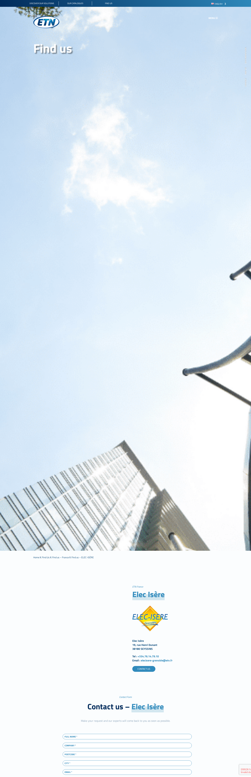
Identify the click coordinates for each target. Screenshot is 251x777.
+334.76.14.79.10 (148, 656)
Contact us (143, 669)
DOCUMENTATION (246, 56)
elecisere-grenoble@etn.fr (156, 660)
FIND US (246, 71)
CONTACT (246, 82)
